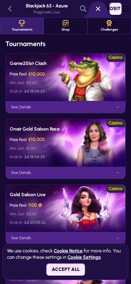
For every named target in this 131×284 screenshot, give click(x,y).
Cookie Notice (68, 251)
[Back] (10, 9)
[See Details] (118, 107)
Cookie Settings (84, 257)
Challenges (109, 29)
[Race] (98, 9)
